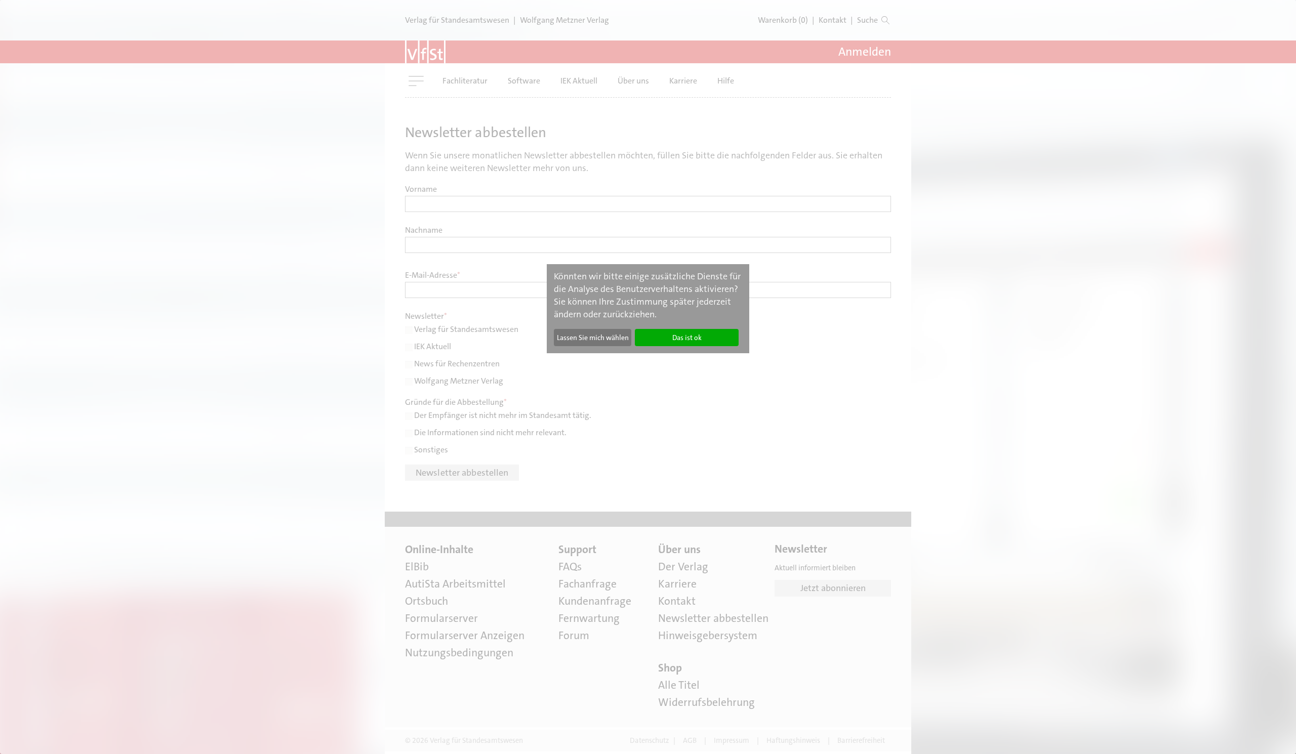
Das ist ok (687, 337)
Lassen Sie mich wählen (593, 337)
